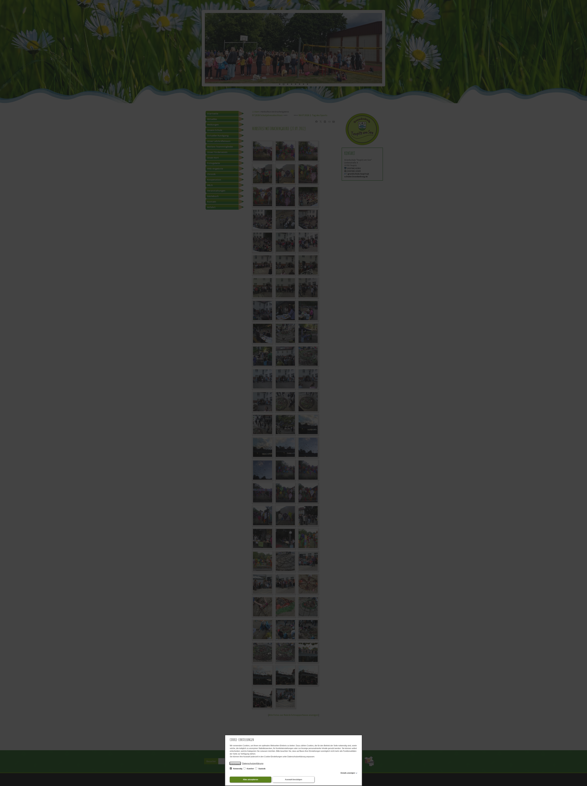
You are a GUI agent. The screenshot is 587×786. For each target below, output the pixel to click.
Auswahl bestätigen (293, 780)
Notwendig (238, 769)
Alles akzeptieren (250, 780)
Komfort (250, 769)
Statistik (262, 769)
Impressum (235, 763)
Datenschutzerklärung (252, 763)
